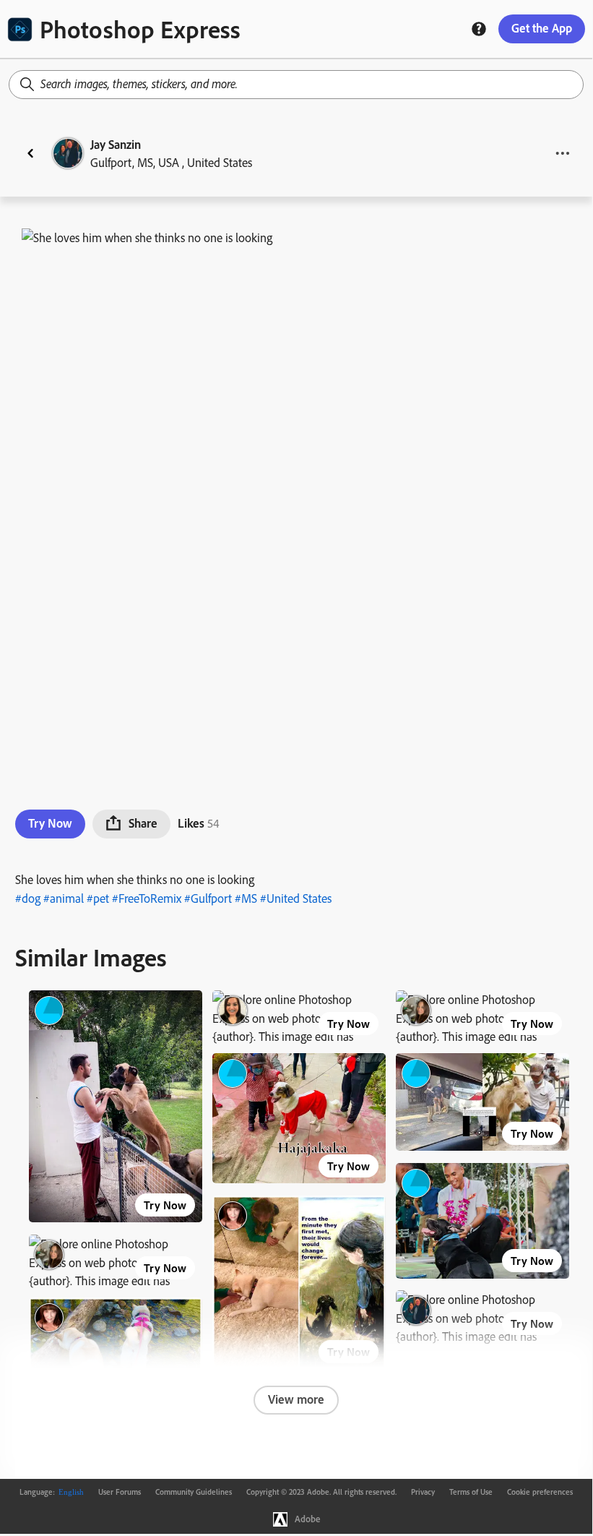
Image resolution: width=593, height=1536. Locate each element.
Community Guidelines (193, 1492)
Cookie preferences (540, 1492)
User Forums (119, 1492)
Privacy (423, 1492)
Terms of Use (471, 1492)
